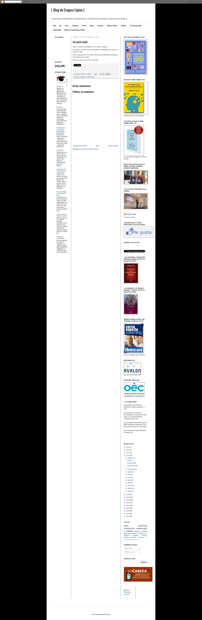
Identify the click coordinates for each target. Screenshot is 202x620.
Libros (67, 25)
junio (129, 477)
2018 (128, 450)
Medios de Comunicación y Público (74, 30)
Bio (60, 25)
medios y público (140, 531)
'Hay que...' (60, 107)
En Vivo (84, 25)
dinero (135, 533)
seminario (141, 537)
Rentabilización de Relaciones (62, 170)
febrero (130, 488)
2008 (128, 514)
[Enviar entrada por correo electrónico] (95, 74)
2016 (128, 455)
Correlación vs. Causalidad (61, 128)
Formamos (100, 25)
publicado (135, 426)
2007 (128, 516)
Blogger (107, 614)
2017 (128, 453)
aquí (131, 432)
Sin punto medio (132, 466)
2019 (128, 447)
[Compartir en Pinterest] (109, 74)
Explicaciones (131, 463)
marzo (130, 485)
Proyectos (75, 25)
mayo (129, 480)
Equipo (92, 25)
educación (127, 533)
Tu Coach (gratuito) (136, 25)
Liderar (129, 460)
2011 (128, 505)
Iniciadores (60, 150)
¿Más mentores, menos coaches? (62, 215)
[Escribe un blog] (103, 74)
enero (130, 491)
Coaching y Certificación (61, 237)
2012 (128, 503)
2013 (128, 500)
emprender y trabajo (85, 77)
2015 (128, 494)
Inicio (97, 146)
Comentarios (130, 552)
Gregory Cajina (131, 214)
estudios (135, 535)
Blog (54, 25)
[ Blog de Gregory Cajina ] (67, 10)
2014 (128, 497)
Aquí (125, 409)
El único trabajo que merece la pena (62, 193)
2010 (128, 508)
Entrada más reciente (80, 146)
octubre (130, 458)
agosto (130, 472)
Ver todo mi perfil (129, 217)
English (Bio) (57, 30)
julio (129, 474)
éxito (93, 77)
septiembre (131, 469)
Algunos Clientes (112, 25)
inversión (134, 537)
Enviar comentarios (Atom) (90, 149)
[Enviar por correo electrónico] (100, 74)
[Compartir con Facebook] (107, 74)
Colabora (123, 25)
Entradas (129, 548)
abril (129, 483)
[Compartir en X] (105, 74)
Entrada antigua (113, 146)
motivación (129, 528)
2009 (128, 511)
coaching (142, 525)
